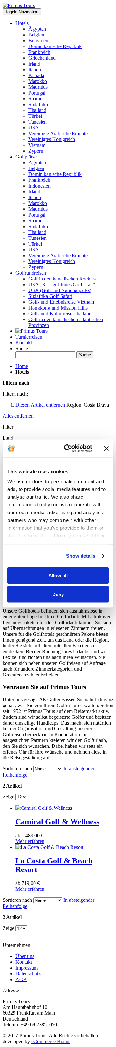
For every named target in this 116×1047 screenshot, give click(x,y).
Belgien (36, 34)
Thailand (37, 110)
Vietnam (36, 145)
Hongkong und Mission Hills (58, 307)
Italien (34, 69)
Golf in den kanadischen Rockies (62, 278)
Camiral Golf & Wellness (57, 822)
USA (33, 127)
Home (21, 366)
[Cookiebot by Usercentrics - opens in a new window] (68, 448)
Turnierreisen (28, 337)
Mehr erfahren (29, 841)
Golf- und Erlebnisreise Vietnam (61, 302)
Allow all (58, 575)
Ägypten (37, 29)
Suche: (22, 348)
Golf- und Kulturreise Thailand (60, 313)
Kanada (36, 75)
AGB (21, 979)
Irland (34, 63)
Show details (80, 556)
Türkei (35, 116)
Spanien (36, 98)
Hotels (22, 23)
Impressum (26, 968)
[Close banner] (106, 448)
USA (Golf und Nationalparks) (59, 290)
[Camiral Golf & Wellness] (43, 808)
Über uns (24, 956)
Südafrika (38, 104)
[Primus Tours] (31, 331)
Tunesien (37, 122)
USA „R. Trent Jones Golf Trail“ (61, 284)
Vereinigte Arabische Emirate (58, 133)
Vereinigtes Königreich (51, 139)
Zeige (8, 796)
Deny (58, 594)
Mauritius (38, 87)
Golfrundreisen (30, 273)
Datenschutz (28, 973)
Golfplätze (26, 156)
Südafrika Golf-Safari (50, 296)
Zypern (35, 151)
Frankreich (39, 52)
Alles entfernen (18, 416)
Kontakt (23, 342)
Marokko (37, 81)
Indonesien (39, 185)
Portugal (36, 93)
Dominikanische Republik (55, 46)
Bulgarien (38, 40)
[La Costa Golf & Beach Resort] (49, 847)
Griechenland (42, 58)
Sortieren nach (17, 768)
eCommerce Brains (50, 1041)
